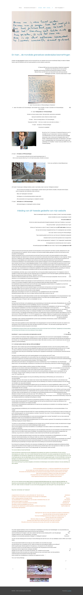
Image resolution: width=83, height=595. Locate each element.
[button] (35, 133)
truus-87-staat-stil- (56, 481)
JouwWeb (69, 590)
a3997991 (63, 481)
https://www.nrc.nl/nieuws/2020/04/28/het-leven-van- (39, 481)
